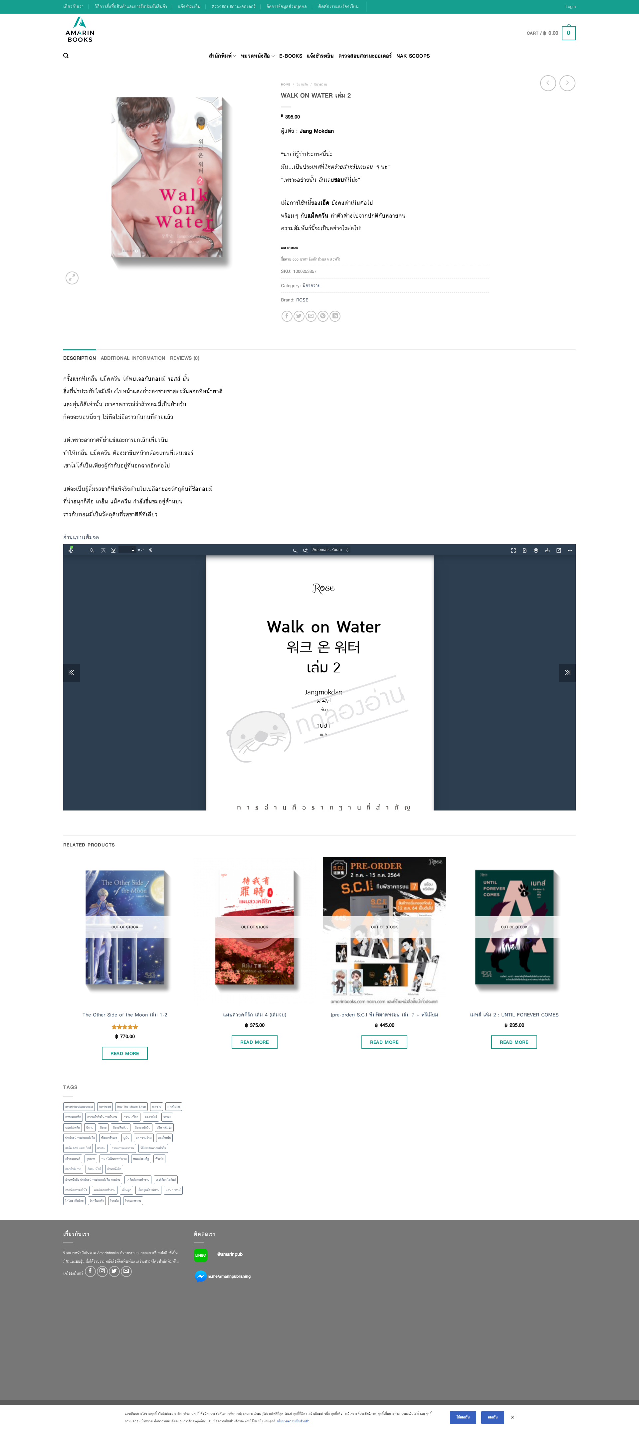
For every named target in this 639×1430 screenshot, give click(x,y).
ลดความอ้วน (144, 1138)
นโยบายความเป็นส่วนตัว (293, 1421)
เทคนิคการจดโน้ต (76, 1190)
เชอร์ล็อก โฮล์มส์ (166, 1179)
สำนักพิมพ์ (220, 55)
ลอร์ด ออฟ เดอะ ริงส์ (78, 1148)
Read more (124, 1053)
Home (285, 84)
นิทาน (90, 1127)
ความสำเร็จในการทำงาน (102, 1117)
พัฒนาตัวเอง (109, 1138)
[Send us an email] (126, 1271)
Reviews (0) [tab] (185, 358)
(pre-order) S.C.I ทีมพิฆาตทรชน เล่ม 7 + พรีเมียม (384, 1014)
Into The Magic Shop (131, 1106)
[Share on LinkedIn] (334, 316)
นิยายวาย (320, 84)
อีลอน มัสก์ (94, 1169)
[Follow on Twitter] (114, 1271)
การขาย (156, 1106)
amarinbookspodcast (79, 1106)
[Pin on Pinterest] (323, 316)
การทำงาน (173, 1106)
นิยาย (103, 1127)
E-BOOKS (290, 55)
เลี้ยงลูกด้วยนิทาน (148, 1190)
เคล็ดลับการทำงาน (137, 1179)
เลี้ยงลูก (126, 1190)
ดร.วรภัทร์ (151, 1117)
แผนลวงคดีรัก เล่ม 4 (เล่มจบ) (254, 1014)
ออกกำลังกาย (73, 1169)
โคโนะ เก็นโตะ (74, 1200)
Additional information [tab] (133, 358)
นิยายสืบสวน (120, 1127)
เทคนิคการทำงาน (104, 1190)
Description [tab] (79, 358)
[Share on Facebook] (287, 316)
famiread (105, 1106)
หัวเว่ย (159, 1159)
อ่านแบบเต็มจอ (81, 537)
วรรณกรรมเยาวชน (123, 1148)
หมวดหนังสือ (255, 55)
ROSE (302, 300)
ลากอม (101, 1148)
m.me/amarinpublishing (229, 1276)
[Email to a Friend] (311, 316)
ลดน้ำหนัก (164, 1138)
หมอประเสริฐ (141, 1159)
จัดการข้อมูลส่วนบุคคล (287, 6)
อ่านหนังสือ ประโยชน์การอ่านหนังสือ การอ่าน (92, 1179)
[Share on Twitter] (299, 316)
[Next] (575, 964)
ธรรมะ (167, 1117)
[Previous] (64, 964)
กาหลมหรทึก (73, 1117)
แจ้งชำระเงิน (189, 6)
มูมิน (126, 1138)
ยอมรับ (493, 1417)
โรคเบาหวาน (133, 1200)
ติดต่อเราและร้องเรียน (338, 6)
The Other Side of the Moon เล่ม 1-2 (125, 1014)
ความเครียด (130, 1117)
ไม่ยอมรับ (463, 1417)
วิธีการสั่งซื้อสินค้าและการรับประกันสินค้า (131, 6)
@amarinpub (230, 1254)
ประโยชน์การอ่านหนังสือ (80, 1138)
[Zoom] (72, 277)
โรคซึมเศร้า (97, 1200)
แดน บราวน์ (173, 1190)
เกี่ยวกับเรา (73, 6)
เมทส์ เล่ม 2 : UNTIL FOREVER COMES (514, 1014)
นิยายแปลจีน (142, 1127)
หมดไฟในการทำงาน (114, 1159)
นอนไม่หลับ (72, 1127)
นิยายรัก (302, 84)
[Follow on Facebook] (90, 1271)
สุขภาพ (91, 1159)
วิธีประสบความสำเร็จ (153, 1148)
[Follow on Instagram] (102, 1271)
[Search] (66, 56)
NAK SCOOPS (413, 55)
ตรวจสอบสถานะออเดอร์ (234, 6)
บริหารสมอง (164, 1127)
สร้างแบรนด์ (72, 1159)
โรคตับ (114, 1200)
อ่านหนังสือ (114, 1169)
